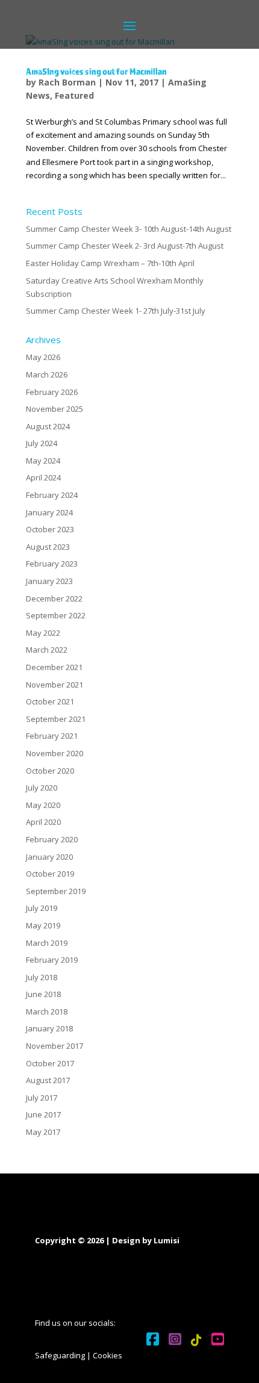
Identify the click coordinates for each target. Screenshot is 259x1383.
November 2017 (54, 1045)
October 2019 (50, 873)
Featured (74, 95)
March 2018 (46, 1011)
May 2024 (43, 460)
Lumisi (166, 1240)
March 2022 (46, 649)
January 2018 (49, 1028)
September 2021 (56, 718)
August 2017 (48, 1080)
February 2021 (52, 735)
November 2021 (54, 684)
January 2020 (49, 856)
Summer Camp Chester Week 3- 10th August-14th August (128, 228)
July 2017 (41, 1097)
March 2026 (46, 374)
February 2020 (52, 839)
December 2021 (54, 667)
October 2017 (50, 1063)
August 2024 (48, 426)
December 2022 (54, 598)
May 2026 (43, 357)
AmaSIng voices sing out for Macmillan (96, 71)
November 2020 (54, 753)
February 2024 (52, 494)
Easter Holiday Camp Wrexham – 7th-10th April (110, 263)
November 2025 (54, 408)
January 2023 (49, 581)
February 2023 (52, 563)
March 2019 (46, 942)
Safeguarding (60, 1355)
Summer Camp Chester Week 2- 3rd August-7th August (124, 245)
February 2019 (52, 959)
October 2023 (50, 529)
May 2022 (43, 632)
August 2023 (48, 546)
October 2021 (50, 701)
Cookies (107, 1355)
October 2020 (50, 770)
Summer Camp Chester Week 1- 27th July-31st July (115, 310)
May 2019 (43, 925)
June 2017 (43, 1114)
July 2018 (41, 977)
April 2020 (43, 821)
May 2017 (43, 1132)
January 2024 (49, 512)
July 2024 (41, 443)
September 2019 (56, 891)
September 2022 (56, 615)
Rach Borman (67, 82)
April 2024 (43, 477)
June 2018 (43, 994)
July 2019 (41, 908)
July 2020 (41, 787)
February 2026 (52, 392)
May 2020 (43, 805)
